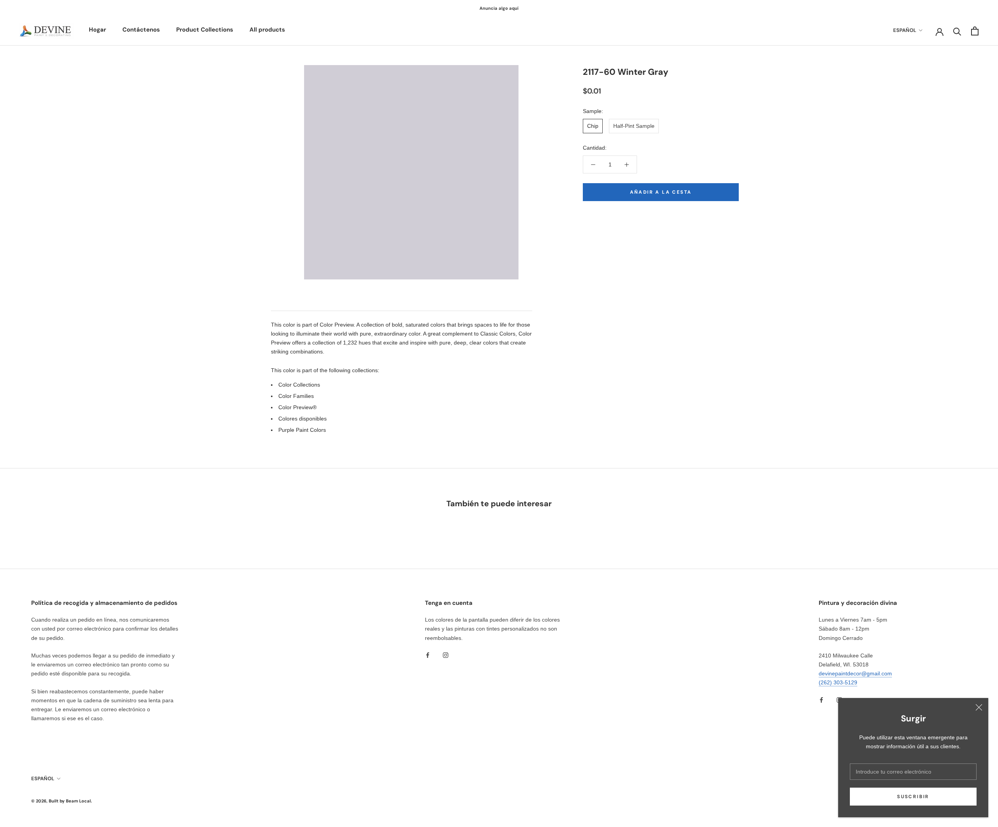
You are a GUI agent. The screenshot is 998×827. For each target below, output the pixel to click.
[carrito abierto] (975, 31)
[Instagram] (445, 654)
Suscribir (913, 796)
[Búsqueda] (957, 31)
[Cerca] (978, 707)
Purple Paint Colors (302, 430)
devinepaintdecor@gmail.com (855, 673)
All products (267, 30)
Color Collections (299, 385)
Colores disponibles (302, 418)
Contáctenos (141, 30)
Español (904, 30)
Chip (592, 126)
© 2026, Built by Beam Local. (61, 801)
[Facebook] (427, 654)
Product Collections (204, 30)
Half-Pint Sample (634, 126)
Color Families (296, 396)
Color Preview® (297, 407)
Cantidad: (595, 148)
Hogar (97, 30)
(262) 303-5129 (838, 682)
